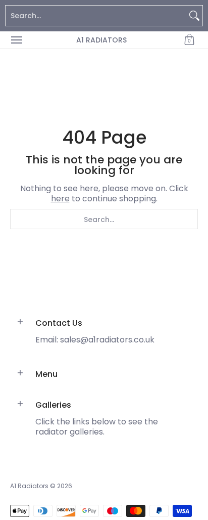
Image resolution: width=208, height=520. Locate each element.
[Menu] (16, 40)
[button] (189, 40)
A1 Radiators (101, 40)
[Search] (194, 16)
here (60, 198)
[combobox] (96, 16)
